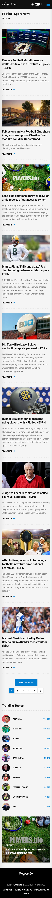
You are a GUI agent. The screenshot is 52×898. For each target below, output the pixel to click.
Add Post (7, 890)
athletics (18, 748)
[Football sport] (6, 719)
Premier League (20, 787)
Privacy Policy (41, 890)
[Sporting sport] (6, 729)
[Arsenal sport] (6, 777)
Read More (7, 90)
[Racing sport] (6, 738)
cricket (10, 845)
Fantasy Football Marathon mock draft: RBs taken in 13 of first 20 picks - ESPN (26, 64)
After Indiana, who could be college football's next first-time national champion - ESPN (24, 564)
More (4, 18)
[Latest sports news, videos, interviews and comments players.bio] (9, 4)
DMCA (26, 893)
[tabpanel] (26, 839)
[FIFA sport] (6, 806)
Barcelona (18, 758)
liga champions (20, 797)
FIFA (14, 807)
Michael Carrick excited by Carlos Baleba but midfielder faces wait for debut (24, 642)
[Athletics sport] (6, 748)
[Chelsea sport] (6, 768)
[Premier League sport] (6, 787)
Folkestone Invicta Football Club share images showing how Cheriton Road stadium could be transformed (26, 135)
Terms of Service (23, 890)
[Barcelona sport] (6, 758)
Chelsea (17, 768)
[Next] (40, 690)
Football (17, 719)
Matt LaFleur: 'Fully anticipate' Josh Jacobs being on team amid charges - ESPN (25, 270)
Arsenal (17, 777)
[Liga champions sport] (6, 797)
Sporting (17, 729)
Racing (16, 738)
